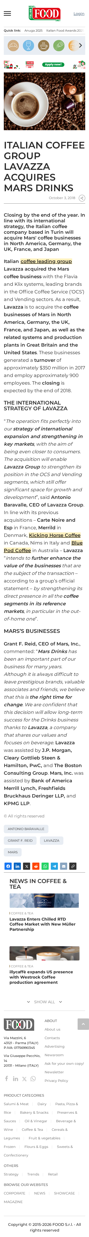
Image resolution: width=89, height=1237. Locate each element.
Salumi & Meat (16, 1104)
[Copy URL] (72, 866)
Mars (13, 852)
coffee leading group (46, 261)
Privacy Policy (56, 1081)
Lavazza (51, 840)
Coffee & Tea (22, 913)
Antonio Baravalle (26, 829)
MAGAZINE (13, 1202)
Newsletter (54, 1072)
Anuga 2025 (33, 30)
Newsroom (54, 1055)
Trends (33, 1174)
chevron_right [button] (80, 45)
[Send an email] (63, 866)
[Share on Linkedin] (17, 866)
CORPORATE (14, 1193)
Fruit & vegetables (44, 1138)
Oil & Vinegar (36, 1121)
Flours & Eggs (36, 1147)
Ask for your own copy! (64, 1063)
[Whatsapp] (33, 1078)
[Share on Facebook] (8, 866)
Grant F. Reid (20, 840)
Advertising (55, 1046)
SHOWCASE (64, 1193)
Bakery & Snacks (34, 1112)
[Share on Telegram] (54, 866)
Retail (53, 1174)
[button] (7, 13)
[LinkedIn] (16, 1078)
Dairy (42, 1104)
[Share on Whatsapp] (45, 866)
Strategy (11, 1174)
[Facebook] (7, 1078)
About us (52, 1029)
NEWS (39, 1193)
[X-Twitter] (24, 1078)
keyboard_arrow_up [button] (83, 1024)
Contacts (52, 1038)
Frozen (10, 1147)
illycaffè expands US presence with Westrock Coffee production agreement (41, 977)
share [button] (82, 198)
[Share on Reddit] (35, 866)
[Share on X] (26, 866)
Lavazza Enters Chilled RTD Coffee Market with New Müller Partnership (42, 924)
